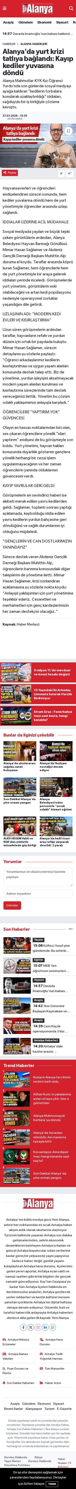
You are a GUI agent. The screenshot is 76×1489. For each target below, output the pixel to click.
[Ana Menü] (4, 8)
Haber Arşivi (53, 1383)
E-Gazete (64, 1409)
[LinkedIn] (45, 1327)
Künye (39, 1457)
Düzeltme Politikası (17, 1465)
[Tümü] (71, 929)
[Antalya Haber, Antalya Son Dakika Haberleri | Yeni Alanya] (38, 8)
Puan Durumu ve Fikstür (16, 1371)
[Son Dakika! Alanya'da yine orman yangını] (19, 787)
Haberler (9, 44)
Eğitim (38, 960)
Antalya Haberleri (46, 1040)
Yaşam (38, 940)
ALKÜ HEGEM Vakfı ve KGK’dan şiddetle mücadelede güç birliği (19, 842)
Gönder (12, 905)
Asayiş (8, 22)
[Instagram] (38, 1327)
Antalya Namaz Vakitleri (15, 1356)
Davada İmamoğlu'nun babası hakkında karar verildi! (38, 34)
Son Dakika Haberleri (20, 1383)
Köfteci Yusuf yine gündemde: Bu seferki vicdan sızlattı (51, 949)
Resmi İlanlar (13, 1409)
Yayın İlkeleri (12, 1461)
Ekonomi (44, 22)
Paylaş (12, 172)
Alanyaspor (33, 1409)
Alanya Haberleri (33, 44)
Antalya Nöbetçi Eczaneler (16, 1342)
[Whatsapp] (52, 1327)
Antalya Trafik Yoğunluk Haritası (51, 1356)
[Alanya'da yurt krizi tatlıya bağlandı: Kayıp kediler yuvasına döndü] (38, 146)
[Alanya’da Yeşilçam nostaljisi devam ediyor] (56, 751)
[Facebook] (23, 1327)
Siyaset (62, 22)
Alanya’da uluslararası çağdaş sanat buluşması (19, 767)
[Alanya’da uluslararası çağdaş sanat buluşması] (19, 751)
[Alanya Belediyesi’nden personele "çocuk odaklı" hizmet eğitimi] (56, 787)
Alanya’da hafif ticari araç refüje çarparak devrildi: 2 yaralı (55, 842)
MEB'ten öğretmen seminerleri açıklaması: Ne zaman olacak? (49, 969)
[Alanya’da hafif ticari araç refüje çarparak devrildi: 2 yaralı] (56, 826)
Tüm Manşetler (54, 1368)
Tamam (52, 1484)
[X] (30, 1327)
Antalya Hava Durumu (51, 1342)
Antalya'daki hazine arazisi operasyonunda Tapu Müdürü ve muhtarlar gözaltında (48, 1049)
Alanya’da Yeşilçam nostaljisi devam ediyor (53, 767)
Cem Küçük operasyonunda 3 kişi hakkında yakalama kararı (51, 1029)
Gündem (25, 22)
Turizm (49, 1409)
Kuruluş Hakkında (15, 1457)
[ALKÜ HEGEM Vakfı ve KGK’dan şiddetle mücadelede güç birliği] (19, 826)
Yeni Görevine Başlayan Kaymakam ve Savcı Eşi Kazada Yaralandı (52, 1009)
